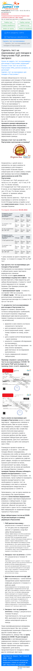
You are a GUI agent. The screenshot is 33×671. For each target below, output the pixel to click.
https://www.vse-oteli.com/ (16, 664)
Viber (20, 668)
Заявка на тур (24, 25)
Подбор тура (8, 22)
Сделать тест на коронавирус (14, 41)
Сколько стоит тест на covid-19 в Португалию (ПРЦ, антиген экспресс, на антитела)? (15, 68)
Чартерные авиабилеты (17, 37)
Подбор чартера (25, 22)
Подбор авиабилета (8, 25)
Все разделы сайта (15, 33)
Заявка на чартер (8, 28)
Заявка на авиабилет (25, 28)
